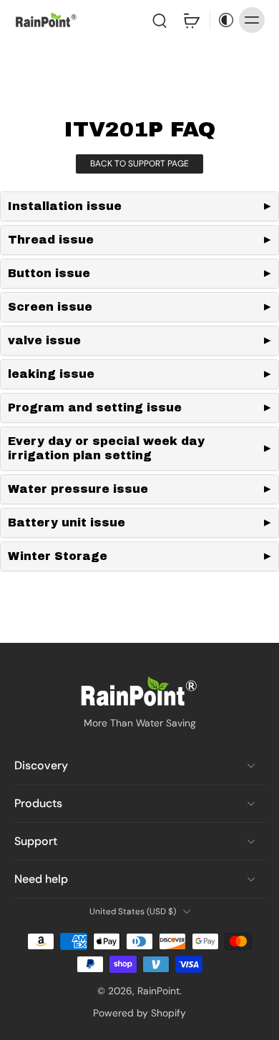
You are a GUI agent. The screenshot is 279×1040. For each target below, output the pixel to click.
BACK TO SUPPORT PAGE (139, 163)
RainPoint (158, 990)
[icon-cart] (191, 20)
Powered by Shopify (139, 1012)
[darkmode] (222, 20)
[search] (159, 20)
